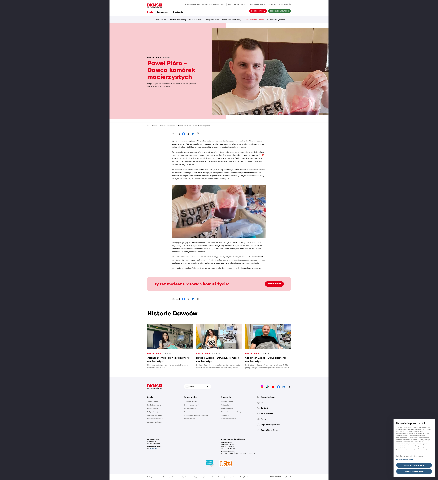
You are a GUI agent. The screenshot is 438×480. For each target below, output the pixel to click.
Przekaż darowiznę (177, 20)
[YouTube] (273, 386)
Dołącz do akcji (212, 20)
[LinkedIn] (284, 386)
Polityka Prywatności (404, 456)
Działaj (150, 12)
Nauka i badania (190, 408)
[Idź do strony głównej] (154, 5)
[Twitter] (289, 386)
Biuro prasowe (214, 4)
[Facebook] (278, 386)
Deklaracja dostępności (226, 477)
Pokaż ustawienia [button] (404, 460)
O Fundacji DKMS (190, 401)
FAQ (198, 4)
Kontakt (205, 4)
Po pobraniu (225, 415)
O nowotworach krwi (191, 405)
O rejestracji (188, 412)
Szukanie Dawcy (227, 401)
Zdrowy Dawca (189, 419)
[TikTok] (267, 386)
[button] (164, 397)
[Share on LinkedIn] (193, 133)
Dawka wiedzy (163, 12)
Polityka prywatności (169, 477)
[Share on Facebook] (183, 133)
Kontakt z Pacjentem (228, 419)
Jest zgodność (226, 405)
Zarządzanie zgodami (247, 477)
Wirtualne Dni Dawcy (231, 20)
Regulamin (185, 477)
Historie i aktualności (254, 20)
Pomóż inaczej (195, 20)
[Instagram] (262, 386)
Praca (223, 4)
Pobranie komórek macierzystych (233, 412)
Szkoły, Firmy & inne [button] (255, 4)
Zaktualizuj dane (190, 4)
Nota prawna (152, 477)
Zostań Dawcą (159, 20)
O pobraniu (178, 12)
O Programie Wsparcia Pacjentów (196, 415)
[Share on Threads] (198, 133)
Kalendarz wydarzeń (276, 20)
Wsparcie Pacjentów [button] (235, 4)
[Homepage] (148, 125)
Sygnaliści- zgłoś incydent (203, 477)
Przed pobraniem (227, 408)
